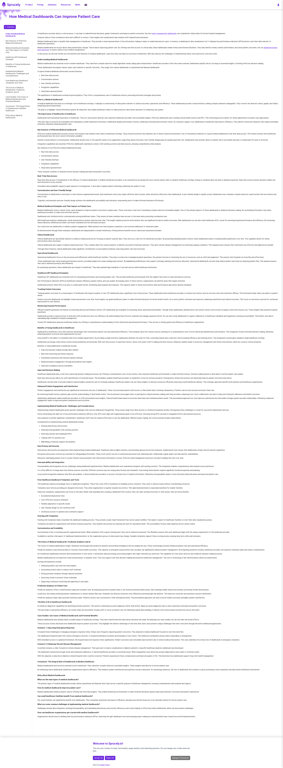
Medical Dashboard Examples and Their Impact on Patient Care (17, 50)
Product (29, 5)
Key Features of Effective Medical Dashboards (16, 42)
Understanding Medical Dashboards (15, 35)
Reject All (110, 758)
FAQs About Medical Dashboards (14, 116)
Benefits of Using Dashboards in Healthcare (18, 65)
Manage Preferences (180, 758)
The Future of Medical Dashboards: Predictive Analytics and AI (15, 90)
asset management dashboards (164, 33)
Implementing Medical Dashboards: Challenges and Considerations (17, 73)
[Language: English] (85, 5)
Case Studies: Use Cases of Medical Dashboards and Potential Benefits (17, 99)
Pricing (40, 5)
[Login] (278, 4)
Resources (66, 5)
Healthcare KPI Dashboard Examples (16, 58)
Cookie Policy (104, 765)
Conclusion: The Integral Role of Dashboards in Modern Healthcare (18, 108)
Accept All (98, 758)
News (77, 5)
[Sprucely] (11, 5)
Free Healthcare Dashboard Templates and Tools (17, 82)
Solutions (52, 5)
